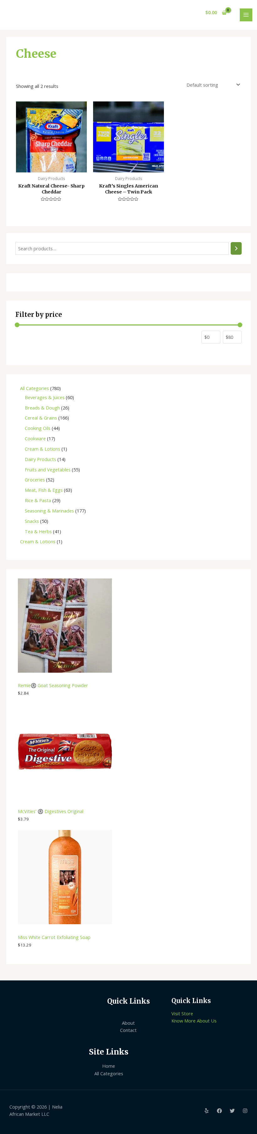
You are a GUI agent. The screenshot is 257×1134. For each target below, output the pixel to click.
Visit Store (182, 1013)
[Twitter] (232, 1110)
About (128, 1023)
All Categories (108, 1073)
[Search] (236, 248)
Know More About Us (194, 1020)
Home (108, 1066)
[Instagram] (245, 1110)
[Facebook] (219, 1110)
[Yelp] (206, 1110)
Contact (128, 1030)
